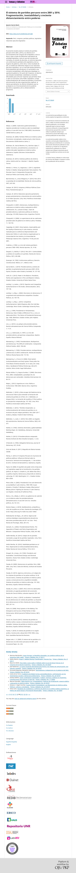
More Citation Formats (53, 91)
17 (15, 694)
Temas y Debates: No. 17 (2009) (45, 679)
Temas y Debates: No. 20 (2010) (32, 668)
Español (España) (11, 742)
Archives (14, 7)
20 (21, 694)
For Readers (9, 725)
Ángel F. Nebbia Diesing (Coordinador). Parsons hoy (35, 659)
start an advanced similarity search (26, 698)
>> (29, 694)
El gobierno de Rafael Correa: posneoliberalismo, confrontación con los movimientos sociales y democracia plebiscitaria (38, 675)
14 (10, 694)
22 (24, 694)
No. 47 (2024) (22, 7)
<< (7, 694)
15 (11, 694)
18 (17, 694)
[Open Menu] (6, 2)
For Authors (9, 728)
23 (26, 694)
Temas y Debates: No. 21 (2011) (34, 657)
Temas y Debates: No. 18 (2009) (52, 690)
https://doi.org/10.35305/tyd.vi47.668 (21, 34)
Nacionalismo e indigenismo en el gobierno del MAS (52, 670)
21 (23, 694)
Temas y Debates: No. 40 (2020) (41, 665)
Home (8, 7)
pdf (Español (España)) (54, 63)
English (8, 744)
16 (13, 694)
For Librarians (10, 731)
